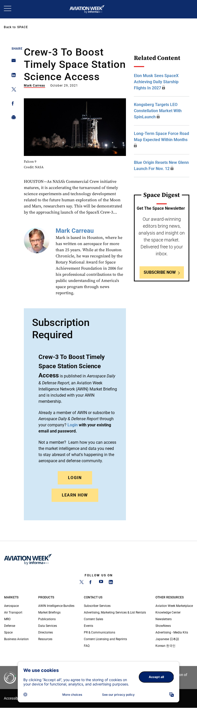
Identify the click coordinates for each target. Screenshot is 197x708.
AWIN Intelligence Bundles (56, 606)
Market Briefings (49, 612)
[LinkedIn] (111, 583)
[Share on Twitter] (12, 90)
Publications (47, 619)
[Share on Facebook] (12, 104)
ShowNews (163, 626)
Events (88, 626)
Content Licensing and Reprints (105, 639)
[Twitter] (82, 583)
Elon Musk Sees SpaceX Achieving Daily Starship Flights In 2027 (156, 81)
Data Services (47, 626)
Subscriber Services (97, 606)
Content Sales (93, 619)
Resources (45, 639)
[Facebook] (91, 583)
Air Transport (13, 612)
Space (22, 27)
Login (75, 477)
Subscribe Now (160, 272)
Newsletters (163, 619)
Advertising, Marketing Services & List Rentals (115, 612)
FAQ (87, 646)
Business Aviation (16, 639)
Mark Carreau (34, 85)
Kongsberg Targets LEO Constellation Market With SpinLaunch (158, 110)
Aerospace (11, 606)
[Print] (12, 118)
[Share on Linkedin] (12, 76)
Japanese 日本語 (167, 639)
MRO (7, 619)
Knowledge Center (168, 612)
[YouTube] (101, 583)
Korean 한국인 (165, 646)
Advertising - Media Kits (171, 632)
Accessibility (13, 698)
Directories (45, 632)
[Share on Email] (12, 62)
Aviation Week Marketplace (174, 606)
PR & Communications (99, 632)
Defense (9, 626)
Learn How (75, 495)
